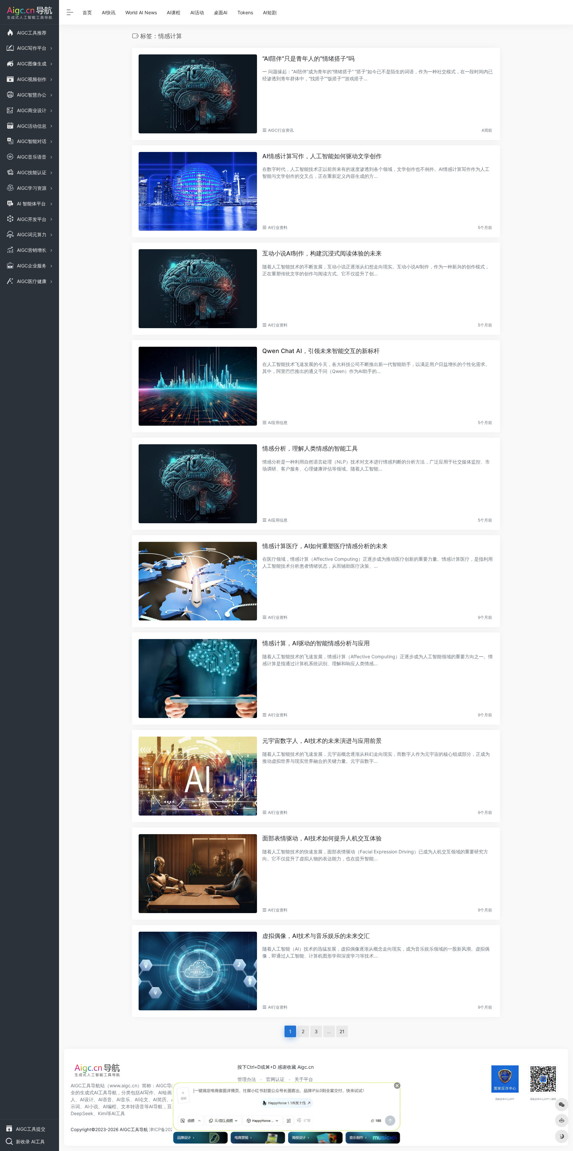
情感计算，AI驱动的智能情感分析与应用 (316, 643)
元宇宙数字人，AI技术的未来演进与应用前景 (322, 740)
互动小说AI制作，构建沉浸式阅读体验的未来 (322, 253)
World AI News (141, 12)
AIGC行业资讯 (280, 130)
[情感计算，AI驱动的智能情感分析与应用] (198, 678)
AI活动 (197, 12)
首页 (87, 12)
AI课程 (173, 12)
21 (342, 1031)
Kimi (102, 1113)
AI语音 (105, 1099)
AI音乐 (123, 1099)
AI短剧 (270, 12)
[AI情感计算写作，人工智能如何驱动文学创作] (198, 191)
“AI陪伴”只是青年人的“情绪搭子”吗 (308, 58)
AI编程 (109, 1106)
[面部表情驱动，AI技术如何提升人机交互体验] (198, 873)
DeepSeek (82, 1113)
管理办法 (246, 1079)
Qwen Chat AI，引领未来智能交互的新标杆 (321, 350)
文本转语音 (132, 1106)
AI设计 (87, 1099)
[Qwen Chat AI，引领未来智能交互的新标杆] (198, 386)
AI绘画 (165, 1092)
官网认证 (275, 1079)
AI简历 (159, 1099)
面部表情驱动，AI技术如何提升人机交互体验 (322, 838)
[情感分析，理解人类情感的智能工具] (198, 483)
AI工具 (118, 1113)
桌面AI (220, 12)
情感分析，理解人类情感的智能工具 (310, 448)
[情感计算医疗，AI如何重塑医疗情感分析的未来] (198, 581)
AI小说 (91, 1106)
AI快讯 (108, 12)
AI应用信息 (277, 422)
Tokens (245, 12)
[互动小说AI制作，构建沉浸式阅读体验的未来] (198, 288)
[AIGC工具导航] (97, 1072)
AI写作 (147, 1092)
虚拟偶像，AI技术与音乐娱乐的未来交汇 (316, 935)
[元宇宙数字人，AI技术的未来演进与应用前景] (198, 776)
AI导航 (155, 1106)
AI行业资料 (277, 227)
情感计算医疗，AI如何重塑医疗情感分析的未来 (325, 545)
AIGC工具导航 (85, 1085)
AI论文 (141, 1099)
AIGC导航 (166, 1085)
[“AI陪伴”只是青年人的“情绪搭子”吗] (198, 93)
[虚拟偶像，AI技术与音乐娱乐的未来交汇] (198, 971)
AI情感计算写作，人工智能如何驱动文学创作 (322, 156)
